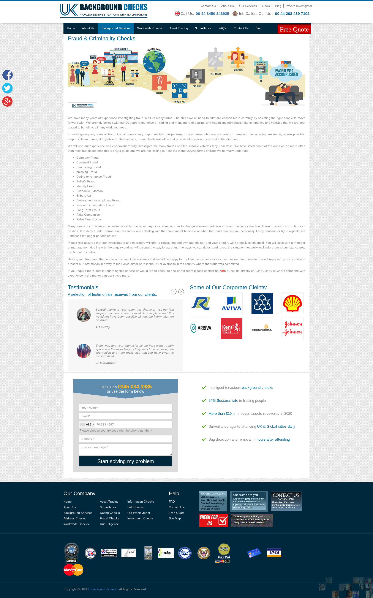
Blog (278, 6)
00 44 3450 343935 (212, 13)
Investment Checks (140, 518)
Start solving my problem (125, 461)
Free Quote (177, 512)
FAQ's (222, 28)
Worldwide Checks (150, 28)
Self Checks (135, 507)
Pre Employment (138, 512)
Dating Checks (110, 512)
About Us (227, 6)
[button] (174, 296)
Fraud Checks (109, 518)
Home (71, 28)
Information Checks (140, 501)
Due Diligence (109, 524)
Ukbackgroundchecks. (103, 589)
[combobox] (87, 424)
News (266, 6)
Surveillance (203, 28)
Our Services (248, 6)
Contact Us (208, 6)
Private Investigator (299, 6)
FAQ (172, 501)
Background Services (115, 28)
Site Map (175, 518)
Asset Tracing (178, 28)
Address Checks (74, 518)
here (223, 270)
